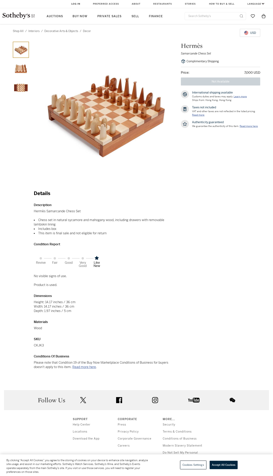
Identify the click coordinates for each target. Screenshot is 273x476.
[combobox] (215, 16)
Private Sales (109, 16)
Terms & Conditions (177, 431)
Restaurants (162, 4)
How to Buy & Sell (221, 4)
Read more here (84, 367)
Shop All (18, 31)
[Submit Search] (241, 16)
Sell (135, 16)
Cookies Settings (193, 465)
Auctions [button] (55, 16)
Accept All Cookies (223, 465)
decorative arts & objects (61, 31)
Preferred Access (106, 4)
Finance (156, 16)
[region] (136, 465)
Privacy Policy (128, 431)
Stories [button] (190, 4)
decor (87, 31)
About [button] (136, 4)
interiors (34, 31)
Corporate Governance (134, 438)
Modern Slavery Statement (182, 445)
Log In (75, 4)
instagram (155, 400)
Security (169, 424)
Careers (124, 445)
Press (122, 424)
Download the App (86, 438)
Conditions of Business (180, 438)
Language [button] (254, 4)
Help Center (82, 424)
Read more (198, 115)
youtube (194, 400)
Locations (80, 431)
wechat (232, 400)
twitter (83, 400)
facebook (119, 400)
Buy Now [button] (80, 16)
